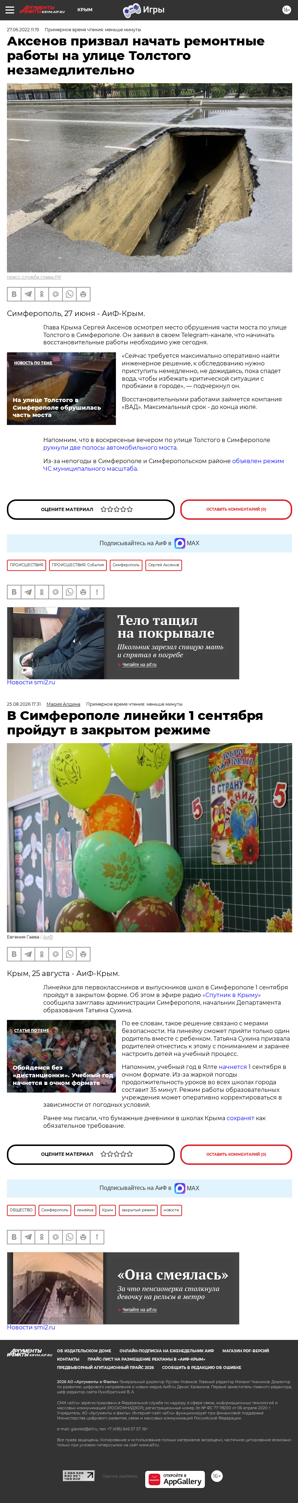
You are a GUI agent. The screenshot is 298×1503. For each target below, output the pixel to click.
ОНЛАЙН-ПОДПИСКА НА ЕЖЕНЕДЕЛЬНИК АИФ (167, 1351)
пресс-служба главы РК (34, 277)
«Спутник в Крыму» (231, 995)
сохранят (240, 1118)
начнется (233, 1067)
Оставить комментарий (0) (236, 509)
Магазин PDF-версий (245, 1351)
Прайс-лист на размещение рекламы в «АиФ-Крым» (146, 1359)
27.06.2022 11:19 (23, 29)
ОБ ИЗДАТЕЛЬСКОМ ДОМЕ (84, 1351)
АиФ (48, 937)
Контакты (68, 1359)
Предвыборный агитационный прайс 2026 (105, 1367)
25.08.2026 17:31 (24, 704)
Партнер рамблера (119, 1476)
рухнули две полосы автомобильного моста (110, 447)
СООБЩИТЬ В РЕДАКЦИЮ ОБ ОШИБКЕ (201, 1367)
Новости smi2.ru (31, 682)
